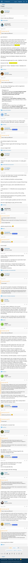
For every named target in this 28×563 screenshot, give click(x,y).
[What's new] (24, 1)
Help (15, 559)
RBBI (5, 113)
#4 (26, 118)
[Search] (26, 1)
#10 (26, 253)
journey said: (3, 382)
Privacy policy (10, 559)
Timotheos (4, 8)
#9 (26, 237)
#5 (26, 132)
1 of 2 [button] (10, 547)
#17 (26, 460)
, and (8, 270)
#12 (26, 304)
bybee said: (3, 530)
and (6, 110)
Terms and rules (4, 559)
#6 (26, 158)
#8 (26, 213)
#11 (26, 278)
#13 (26, 328)
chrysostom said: (4, 215)
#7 (26, 172)
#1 (26, 15)
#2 (26, 28)
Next (14, 547)
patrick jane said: (4, 239)
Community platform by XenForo (11, 561)
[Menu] (1, 1)
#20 (26, 528)
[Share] (25, 16)
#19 (26, 506)
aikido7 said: (3, 438)
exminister (7, 248)
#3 (26, 77)
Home (18, 559)
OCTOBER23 (7, 168)
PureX (5, 501)
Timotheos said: (4, 31)
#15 (26, 410)
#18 (26, 477)
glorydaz (6, 73)
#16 (26, 435)
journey (6, 299)
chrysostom (7, 128)
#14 (26, 380)
